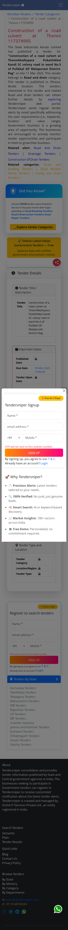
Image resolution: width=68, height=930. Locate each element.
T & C (51, 459)
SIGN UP (34, 453)
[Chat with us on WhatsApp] (58, 909)
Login (44, 463)
